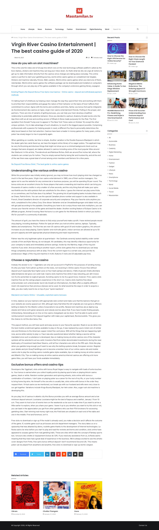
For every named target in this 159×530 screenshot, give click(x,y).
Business (48, 29)
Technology (59, 29)
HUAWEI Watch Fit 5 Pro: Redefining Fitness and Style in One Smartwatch (115, 114)
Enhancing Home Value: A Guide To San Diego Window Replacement (116, 87)
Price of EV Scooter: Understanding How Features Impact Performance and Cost (137, 115)
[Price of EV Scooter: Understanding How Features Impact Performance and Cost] (138, 103)
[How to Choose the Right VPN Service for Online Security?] (116, 48)
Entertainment (81, 29)
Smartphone (113, 177)
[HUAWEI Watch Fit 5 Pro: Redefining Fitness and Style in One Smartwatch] (116, 103)
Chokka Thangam (50, 511)
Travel (111, 192)
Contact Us (143, 525)
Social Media (113, 188)
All (110, 138)
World (107, 29)
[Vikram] (25, 495)
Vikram (14, 511)
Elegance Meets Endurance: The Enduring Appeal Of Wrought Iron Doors (137, 87)
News (40, 29)
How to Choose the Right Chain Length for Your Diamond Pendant (137, 60)
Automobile (113, 141)
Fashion (70, 29)
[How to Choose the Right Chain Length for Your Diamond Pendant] (138, 48)
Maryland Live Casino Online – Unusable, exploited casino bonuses (38, 295)
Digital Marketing (96, 29)
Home (23, 29)
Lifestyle (31, 29)
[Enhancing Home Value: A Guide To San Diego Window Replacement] (116, 76)
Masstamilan (113, 195)
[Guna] (88, 495)
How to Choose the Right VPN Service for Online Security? (116, 58)
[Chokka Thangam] (57, 495)
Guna (76, 511)
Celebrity (112, 148)
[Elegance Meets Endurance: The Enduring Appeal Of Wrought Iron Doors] (138, 76)
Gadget (111, 166)
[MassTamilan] (79, 13)
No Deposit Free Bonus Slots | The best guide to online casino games (40, 164)
